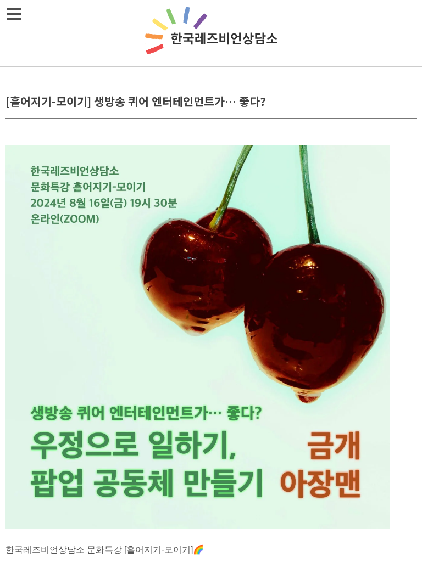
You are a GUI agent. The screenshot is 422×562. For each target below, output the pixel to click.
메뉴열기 (14, 14)
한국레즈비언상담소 (211, 33)
